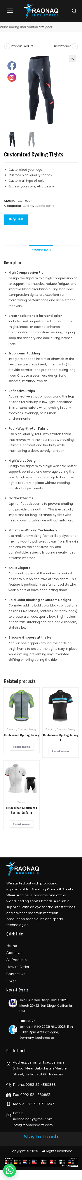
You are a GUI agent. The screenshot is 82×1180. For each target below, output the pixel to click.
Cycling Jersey (27, 729)
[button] (10, 11)
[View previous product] (7, 46)
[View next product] (75, 46)
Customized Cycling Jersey (21, 735)
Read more (21, 747)
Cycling (28, 206)
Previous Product (22, 46)
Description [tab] (41, 250)
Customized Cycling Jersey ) (60, 737)
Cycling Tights (44, 206)
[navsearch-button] (74, 10)
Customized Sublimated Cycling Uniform (21, 810)
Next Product (62, 46)
